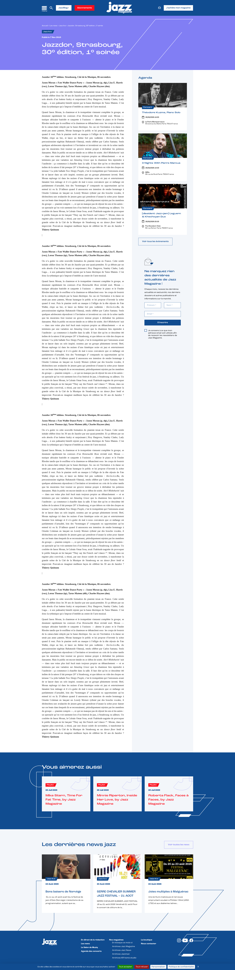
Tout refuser (142, 967)
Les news (53, 26)
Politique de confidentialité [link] (181, 967)
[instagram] (179, 942)
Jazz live (62, 26)
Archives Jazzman (121, 954)
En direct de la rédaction (93, 940)
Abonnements (84, 8)
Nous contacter (148, 944)
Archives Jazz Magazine (123, 946)
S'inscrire (162, 323)
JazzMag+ (63, 8)
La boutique (146, 940)
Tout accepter (125, 967)
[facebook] (191, 942)
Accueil (45, 26)
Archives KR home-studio (124, 958)
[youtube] (185, 942)
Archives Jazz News (121, 950)
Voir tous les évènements (155, 241)
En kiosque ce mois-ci (122, 943)
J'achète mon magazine (178, 8)
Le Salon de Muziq (89, 947)
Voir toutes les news (178, 845)
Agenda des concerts (91, 951)
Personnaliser (158, 967)
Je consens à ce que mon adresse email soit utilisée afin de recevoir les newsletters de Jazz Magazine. (162, 334)
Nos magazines (116, 940)
